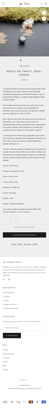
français (23, 380)
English (5, 369)
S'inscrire (11, 335)
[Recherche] (42, 4)
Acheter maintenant (24, 235)
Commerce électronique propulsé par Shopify (24, 388)
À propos (6, 296)
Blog (4, 366)
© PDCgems (24, 385)
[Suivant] (32, 60)
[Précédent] (16, 60)
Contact (6, 300)
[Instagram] (9, 279)
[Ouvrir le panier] (46, 3)
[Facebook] (4, 279)
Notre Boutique (8, 354)
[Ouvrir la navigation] (3, 4)
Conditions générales (10, 308)
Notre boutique (8, 292)
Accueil (5, 350)
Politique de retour (10, 304)
